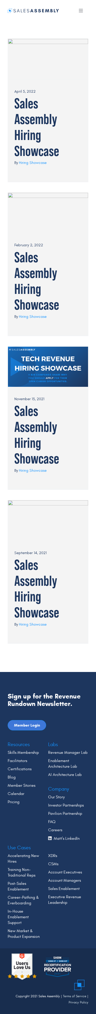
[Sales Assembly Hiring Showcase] (48, 59)
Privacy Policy (78, 1002)
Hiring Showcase (33, 163)
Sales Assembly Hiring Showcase (36, 127)
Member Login (27, 725)
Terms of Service (74, 996)
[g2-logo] (22, 955)
